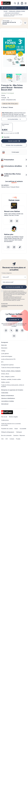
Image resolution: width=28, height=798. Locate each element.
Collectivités (4, 392)
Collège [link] (3, 350)
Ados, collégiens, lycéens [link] (7, 376)
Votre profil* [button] (6, 277)
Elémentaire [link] (4, 348)
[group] (9, 78)
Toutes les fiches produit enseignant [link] (10, 367)
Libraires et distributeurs (8, 398)
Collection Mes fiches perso (10, 103)
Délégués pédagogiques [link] (7, 432)
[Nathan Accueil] (6, 3)
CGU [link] (2, 439)
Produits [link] (18, 439)
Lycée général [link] (5, 353)
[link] (11, 221)
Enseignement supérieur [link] (7, 364)
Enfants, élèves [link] (5, 373)
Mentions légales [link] (13, 416)
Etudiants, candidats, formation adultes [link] (11, 379)
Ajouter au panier (13, 141)
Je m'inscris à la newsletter (13, 287)
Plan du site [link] (4, 416)
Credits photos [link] (5, 420)
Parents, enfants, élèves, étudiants (11, 371)
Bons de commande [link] (6, 435)
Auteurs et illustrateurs (7, 395)
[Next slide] (25, 78)
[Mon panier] (22, 3)
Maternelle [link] (4, 345)
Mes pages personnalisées (10, 8)
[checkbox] (2, 291)
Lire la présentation (13, 119)
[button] (14, 52)
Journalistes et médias (7, 401)
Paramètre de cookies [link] (7, 428)
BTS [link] (2, 362)
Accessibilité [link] (23, 428)
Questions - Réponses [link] (19, 435)
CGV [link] (6, 439)
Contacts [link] (12, 439)
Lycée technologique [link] (6, 356)
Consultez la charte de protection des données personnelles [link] (12, 306)
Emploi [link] (16, 428)
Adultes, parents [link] (5, 382)
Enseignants (4, 342)
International (4, 404)
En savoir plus (4, 303)
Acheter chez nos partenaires (14, 145)
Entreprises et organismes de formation (12, 390)
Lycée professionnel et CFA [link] (8, 359)
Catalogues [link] (19, 432)
